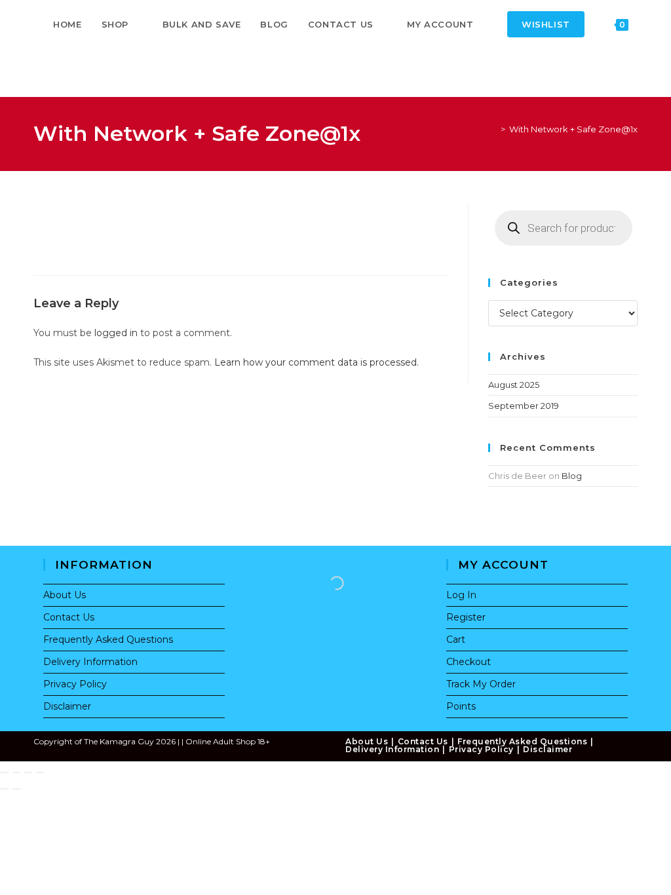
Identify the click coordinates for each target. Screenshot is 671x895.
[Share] (28, 772)
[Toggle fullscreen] (16, 772)
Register (466, 617)
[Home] (493, 129)
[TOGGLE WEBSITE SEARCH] (56, 72)
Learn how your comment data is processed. (316, 362)
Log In (461, 595)
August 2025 (513, 384)
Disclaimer (67, 706)
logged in (116, 333)
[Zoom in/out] (4, 772)
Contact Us (68, 617)
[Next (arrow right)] (16, 789)
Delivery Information (90, 662)
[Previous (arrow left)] (4, 789)
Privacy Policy (75, 684)
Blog (572, 475)
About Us (64, 595)
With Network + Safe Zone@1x (573, 129)
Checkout (468, 662)
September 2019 (523, 405)
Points (461, 706)
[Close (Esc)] (40, 772)
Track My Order (481, 684)
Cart (455, 639)
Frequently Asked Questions (108, 639)
